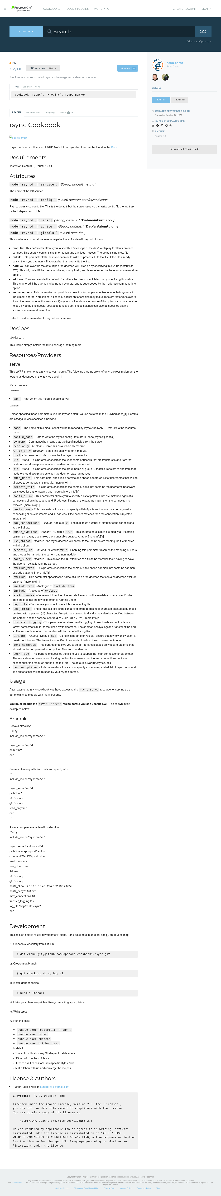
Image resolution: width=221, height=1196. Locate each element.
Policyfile (15, 87)
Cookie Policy (126, 1188)
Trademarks (17, 1182)
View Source (160, 100)
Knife (37, 87)
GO (203, 31)
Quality (66, 112)
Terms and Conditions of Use (86, 1188)
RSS (13, 62)
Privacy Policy (110, 1188)
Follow (129, 68)
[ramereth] (156, 78)
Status (158, 1188)
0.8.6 (41, 68)
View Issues (179, 100)
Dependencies (33, 112)
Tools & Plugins (77, 8)
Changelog (49, 112)
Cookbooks (51, 8)
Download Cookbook (184, 149)
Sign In (206, 8)
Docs (114, 147)
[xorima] (166, 78)
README (17, 112)
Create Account (184, 8)
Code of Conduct (62, 1188)
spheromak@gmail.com (54, 1087)
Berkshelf (27, 87)
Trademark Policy (144, 1188)
